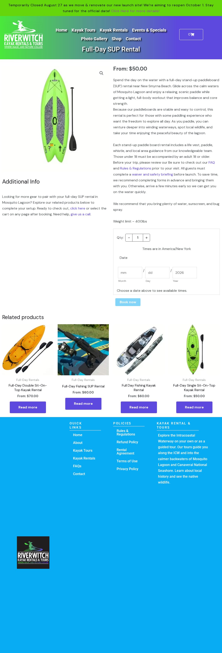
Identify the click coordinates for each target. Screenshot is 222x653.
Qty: (120, 237)
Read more (27, 407)
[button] (101, 73)
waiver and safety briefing (152, 174)
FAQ (212, 162)
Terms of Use (127, 461)
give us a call (80, 214)
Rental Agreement (125, 451)
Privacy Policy (127, 469)
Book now (128, 302)
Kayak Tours (83, 30)
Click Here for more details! (135, 11)
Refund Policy (127, 442)
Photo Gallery (94, 38)
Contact (133, 38)
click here (77, 208)
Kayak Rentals (114, 30)
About (77, 443)
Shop (116, 38)
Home (61, 30)
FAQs (77, 466)
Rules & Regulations (135, 168)
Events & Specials (149, 30)
